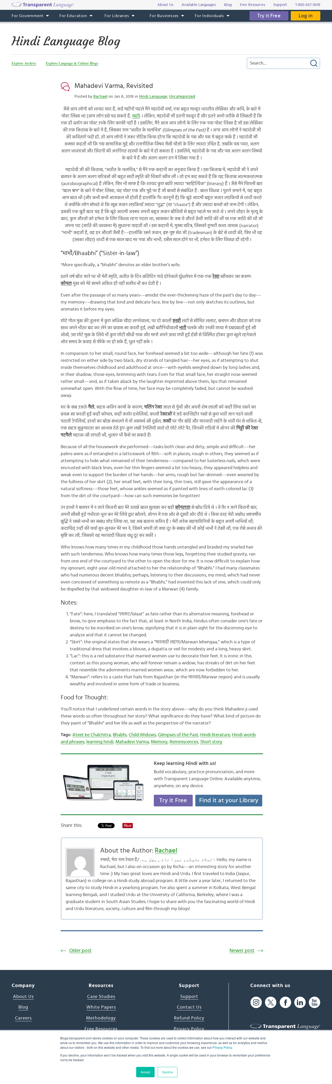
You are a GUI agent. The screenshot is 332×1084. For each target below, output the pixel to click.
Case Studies (101, 996)
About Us (23, 996)
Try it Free (269, 15)
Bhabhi (120, 735)
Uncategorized (182, 96)
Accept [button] (145, 1072)
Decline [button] (167, 1072)
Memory (159, 742)
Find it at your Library (229, 800)
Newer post (242, 950)
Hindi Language (153, 96)
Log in (306, 15)
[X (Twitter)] (270, 1002)
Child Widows (142, 735)
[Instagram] (256, 1002)
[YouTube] (314, 1002)
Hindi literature (215, 735)
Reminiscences (184, 742)
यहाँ (135, 116)
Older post (80, 950)
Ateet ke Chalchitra (91, 735)
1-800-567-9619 (307, 5)
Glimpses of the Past (178, 735)
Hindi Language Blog (66, 41)
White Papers (101, 1007)
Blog (23, 1007)
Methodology (101, 1018)
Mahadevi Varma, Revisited (113, 85)
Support (189, 996)
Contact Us (189, 1007)
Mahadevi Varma (132, 742)
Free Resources (101, 1029)
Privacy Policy (222, 1047)
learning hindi (99, 742)
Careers (23, 1018)
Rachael (100, 96)
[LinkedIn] (300, 1002)
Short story (211, 742)
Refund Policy (189, 1018)
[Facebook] (285, 1002)
